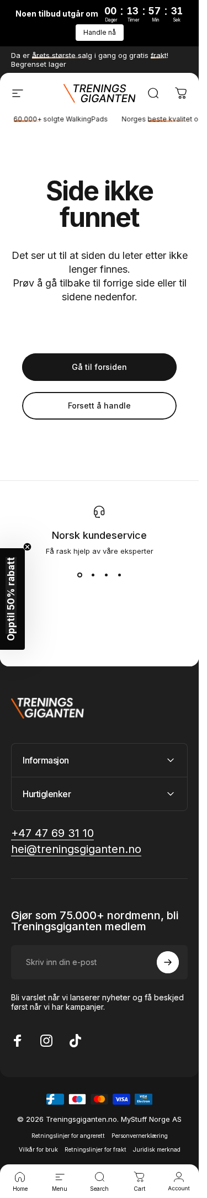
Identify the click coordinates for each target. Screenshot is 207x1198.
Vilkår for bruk (38, 1149)
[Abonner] (168, 962)
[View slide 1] (79, 575)
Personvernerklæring (140, 1135)
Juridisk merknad (157, 1149)
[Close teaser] (27, 547)
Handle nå (99, 32)
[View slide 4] (119, 575)
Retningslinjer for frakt (95, 1149)
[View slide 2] (92, 575)
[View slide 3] (106, 575)
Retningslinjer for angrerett (68, 1135)
